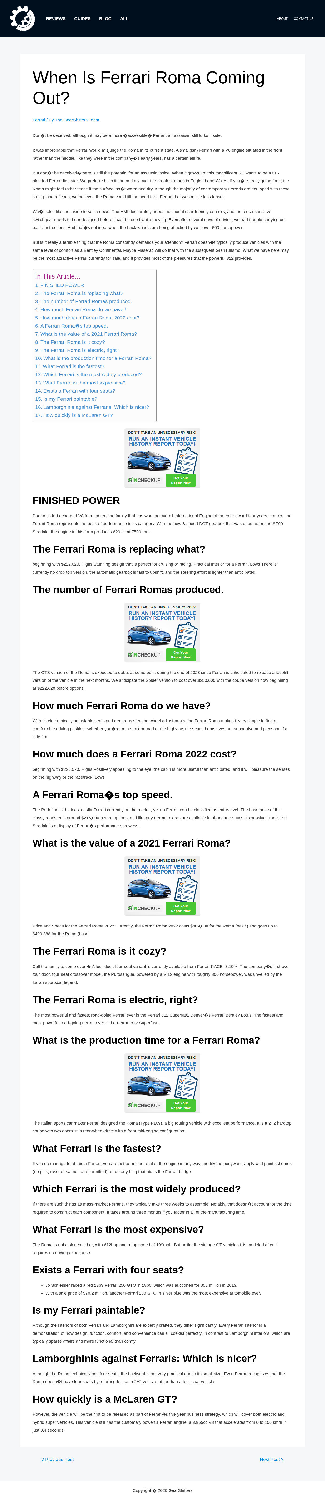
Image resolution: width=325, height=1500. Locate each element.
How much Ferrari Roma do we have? (83, 309)
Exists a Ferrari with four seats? (79, 391)
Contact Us (304, 18)
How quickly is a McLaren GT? (78, 415)
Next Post (272, 1459)
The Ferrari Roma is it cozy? (72, 342)
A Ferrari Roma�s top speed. (74, 326)
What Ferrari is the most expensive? (84, 383)
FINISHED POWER (62, 285)
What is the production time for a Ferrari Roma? (97, 358)
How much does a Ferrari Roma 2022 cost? (89, 318)
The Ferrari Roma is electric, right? (79, 350)
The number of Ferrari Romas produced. (86, 301)
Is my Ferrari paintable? (70, 399)
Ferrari (39, 120)
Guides (82, 18)
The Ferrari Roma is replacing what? (81, 293)
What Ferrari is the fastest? (73, 366)
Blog (105, 18)
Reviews (56, 18)
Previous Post (57, 1459)
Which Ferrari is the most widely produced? (92, 374)
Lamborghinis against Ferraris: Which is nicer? (96, 407)
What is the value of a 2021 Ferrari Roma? (88, 334)
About (282, 18)
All (124, 18)
